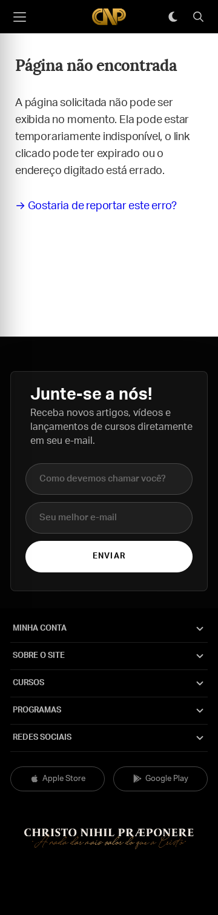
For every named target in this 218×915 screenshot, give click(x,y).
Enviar (109, 556)
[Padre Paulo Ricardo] (109, 16)
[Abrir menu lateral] (19, 17)
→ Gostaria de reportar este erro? (95, 206)
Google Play (166, 779)
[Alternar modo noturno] (172, 17)
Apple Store (63, 779)
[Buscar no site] (198, 17)
